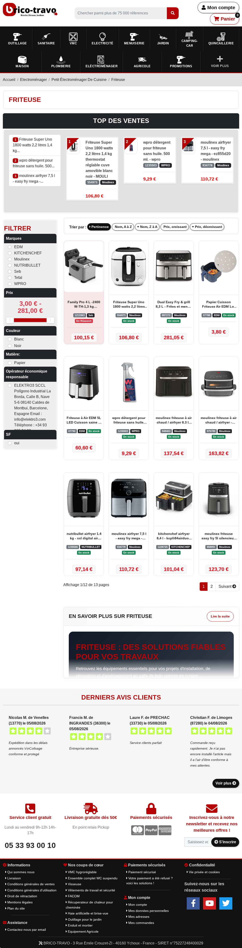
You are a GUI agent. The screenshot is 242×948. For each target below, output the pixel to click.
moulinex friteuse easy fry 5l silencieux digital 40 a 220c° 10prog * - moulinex (219, 536)
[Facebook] (193, 903)
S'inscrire (227, 842)
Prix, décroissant (208, 227)
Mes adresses (138, 917)
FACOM (73, 896)
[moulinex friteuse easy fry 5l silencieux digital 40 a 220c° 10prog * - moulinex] (218, 498)
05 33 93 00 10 (30, 845)
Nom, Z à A (148, 227)
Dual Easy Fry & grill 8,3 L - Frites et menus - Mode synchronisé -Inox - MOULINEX (174, 304)
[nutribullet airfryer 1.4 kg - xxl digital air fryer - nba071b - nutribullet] (84, 498)
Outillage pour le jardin (84, 919)
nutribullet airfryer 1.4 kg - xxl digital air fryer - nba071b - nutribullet (84, 536)
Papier (19, 363)
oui (16, 443)
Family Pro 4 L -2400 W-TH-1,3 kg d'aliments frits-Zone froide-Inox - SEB (84, 304)
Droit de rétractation (21, 896)
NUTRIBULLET (27, 265)
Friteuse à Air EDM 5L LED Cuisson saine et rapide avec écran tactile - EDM (84, 420)
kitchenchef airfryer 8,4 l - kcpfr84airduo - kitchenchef (174, 536)
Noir (17, 346)
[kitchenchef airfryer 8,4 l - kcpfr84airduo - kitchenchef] (174, 498)
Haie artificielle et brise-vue (87, 913)
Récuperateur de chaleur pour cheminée (89, 904)
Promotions (181, 66)
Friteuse (118, 80)
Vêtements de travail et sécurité (91, 890)
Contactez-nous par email (26, 929)
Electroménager (33, 80)
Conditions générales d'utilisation (31, 890)
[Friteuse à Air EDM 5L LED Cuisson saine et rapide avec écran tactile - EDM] (84, 382)
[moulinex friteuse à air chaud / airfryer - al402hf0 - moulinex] (218, 382)
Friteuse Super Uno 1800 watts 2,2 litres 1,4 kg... (32, 145)
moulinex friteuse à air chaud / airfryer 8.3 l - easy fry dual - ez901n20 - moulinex (174, 420)
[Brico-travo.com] (30, 9)
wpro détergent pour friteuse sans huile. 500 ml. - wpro (156, 150)
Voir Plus (220, 66)
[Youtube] (209, 903)
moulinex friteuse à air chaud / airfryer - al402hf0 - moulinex (219, 420)
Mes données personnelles (148, 911)
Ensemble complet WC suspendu (92, 878)
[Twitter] (225, 903)
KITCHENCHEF (28, 253)
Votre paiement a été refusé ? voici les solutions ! (149, 880)
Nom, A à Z (123, 227)
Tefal (18, 278)
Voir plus (224, 783)
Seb (17, 271)
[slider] (10, 320)
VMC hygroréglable (82, 872)
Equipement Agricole (83, 931)
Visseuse (74, 884)
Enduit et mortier (80, 925)
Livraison (13, 878)
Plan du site (15, 908)
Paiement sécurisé (141, 872)
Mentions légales (19, 902)
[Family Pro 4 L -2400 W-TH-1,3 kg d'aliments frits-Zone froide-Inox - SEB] (84, 266)
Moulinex (22, 259)
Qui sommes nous (20, 872)
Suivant (225, 586)
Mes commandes (140, 923)
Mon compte (220, 7)
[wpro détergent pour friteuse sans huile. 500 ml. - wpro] (131, 146)
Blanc (19, 339)
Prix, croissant (175, 227)
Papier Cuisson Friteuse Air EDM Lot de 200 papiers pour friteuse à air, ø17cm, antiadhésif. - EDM (218, 304)
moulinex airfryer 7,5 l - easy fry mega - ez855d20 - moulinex (216, 150)
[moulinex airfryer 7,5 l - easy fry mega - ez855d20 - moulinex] (188, 146)
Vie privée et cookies (204, 872)
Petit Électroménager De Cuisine (79, 80)
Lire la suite (220, 616)
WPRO (20, 284)
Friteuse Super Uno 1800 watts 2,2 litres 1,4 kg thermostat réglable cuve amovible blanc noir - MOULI (99, 159)
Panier (228, 17)
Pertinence (100, 227)
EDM (18, 247)
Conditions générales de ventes (30, 884)
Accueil (9, 80)
